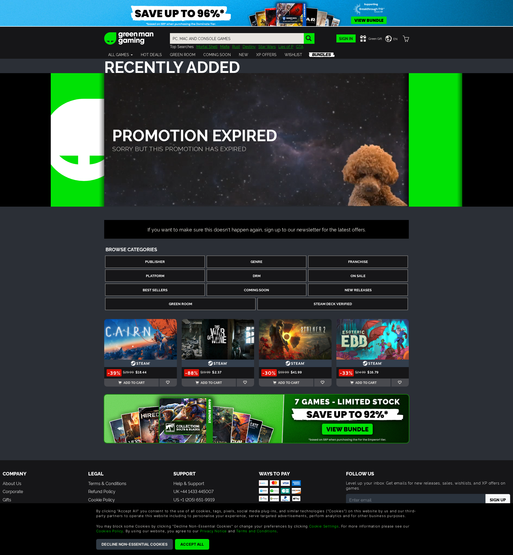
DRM (257, 275)
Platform (155, 275)
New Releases (358, 290)
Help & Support (188, 483)
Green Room (180, 303)
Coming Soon (256, 290)
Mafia (225, 46)
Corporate (13, 491)
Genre (256, 261)
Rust (236, 46)
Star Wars (267, 46)
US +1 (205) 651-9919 (194, 499)
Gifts (7, 499)
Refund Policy (101, 491)
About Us (12, 483)
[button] (120, 54)
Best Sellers (155, 290)
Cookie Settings (324, 526)
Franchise (358, 261)
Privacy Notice (213, 531)
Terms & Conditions (107, 483)
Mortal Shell (206, 46)
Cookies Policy (109, 531)
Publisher (155, 261)
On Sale (358, 275)
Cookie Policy (101, 499)
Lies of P (285, 46)
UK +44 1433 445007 (193, 491)
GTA (299, 46)
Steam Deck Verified (333, 303)
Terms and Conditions (256, 531)
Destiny (249, 46)
